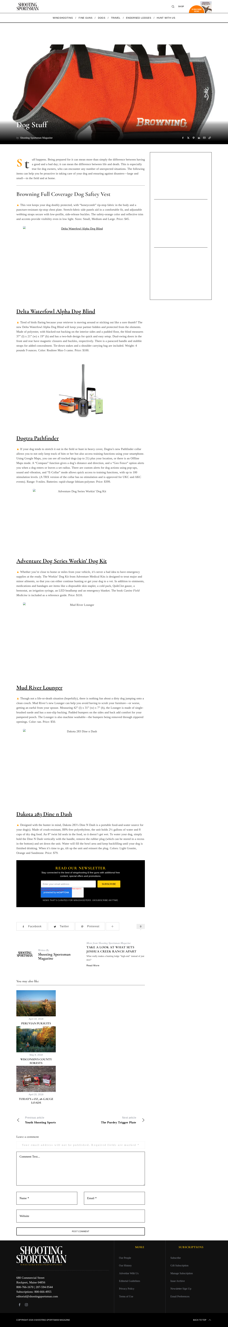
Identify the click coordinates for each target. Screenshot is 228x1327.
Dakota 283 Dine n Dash (44, 814)
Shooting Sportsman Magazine (54, 956)
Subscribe (175, 1257)
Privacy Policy (126, 1288)
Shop (181, 6)
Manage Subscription (181, 1273)
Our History (125, 1265)
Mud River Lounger (39, 687)
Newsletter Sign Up (180, 1288)
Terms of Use (126, 1296)
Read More (92, 965)
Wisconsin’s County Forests (36, 1061)
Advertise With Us (129, 1273)
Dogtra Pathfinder (37, 438)
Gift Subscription (179, 1265)
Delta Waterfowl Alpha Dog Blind (55, 311)
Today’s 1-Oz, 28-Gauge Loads (36, 1101)
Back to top (199, 1320)
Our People (125, 1257)
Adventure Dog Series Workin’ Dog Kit (61, 560)
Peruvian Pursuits (36, 1023)
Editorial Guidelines (129, 1281)
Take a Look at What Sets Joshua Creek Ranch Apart (111, 949)
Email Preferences (179, 1296)
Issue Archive (177, 1281)
